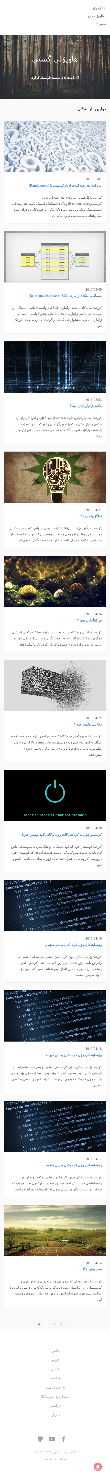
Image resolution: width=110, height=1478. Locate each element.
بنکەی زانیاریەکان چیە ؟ (86, 406)
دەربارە (55, 1415)
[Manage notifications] (98, 1467)
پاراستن (55, 1406)
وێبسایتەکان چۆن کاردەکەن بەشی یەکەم (74, 1165)
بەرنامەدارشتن (55, 1387)
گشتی (55, 1369)
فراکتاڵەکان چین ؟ (89, 620)
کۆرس (55, 1360)
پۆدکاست (55, 1378)
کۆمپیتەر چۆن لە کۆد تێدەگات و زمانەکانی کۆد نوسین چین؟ (61, 835)
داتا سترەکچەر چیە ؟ (88, 724)
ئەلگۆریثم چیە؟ (91, 516)
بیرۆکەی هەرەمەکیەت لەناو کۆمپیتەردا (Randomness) (65, 185)
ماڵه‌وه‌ (55, 1351)
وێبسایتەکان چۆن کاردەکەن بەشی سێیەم (73, 945)
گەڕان (96, 8)
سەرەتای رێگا (92, 1269)
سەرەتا (100, 24)
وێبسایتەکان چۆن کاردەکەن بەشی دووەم (74, 1055)
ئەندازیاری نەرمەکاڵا (55, 1397)
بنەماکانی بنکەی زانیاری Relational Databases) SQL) (65, 296)
